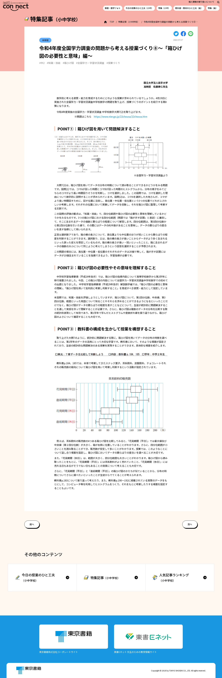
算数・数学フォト (113, 8)
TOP (112, 21)
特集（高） (213, 8)
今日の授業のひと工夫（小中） (139, 8)
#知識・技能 (53, 63)
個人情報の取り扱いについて (201, 1)
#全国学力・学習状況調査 (90, 63)
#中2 (42, 63)
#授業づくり (113, 63)
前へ (32, 524)
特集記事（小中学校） (128, 21)
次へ (190, 524)
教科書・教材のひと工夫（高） (189, 8)
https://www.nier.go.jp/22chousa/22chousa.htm (120, 116)
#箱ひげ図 (68, 63)
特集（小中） (164, 8)
